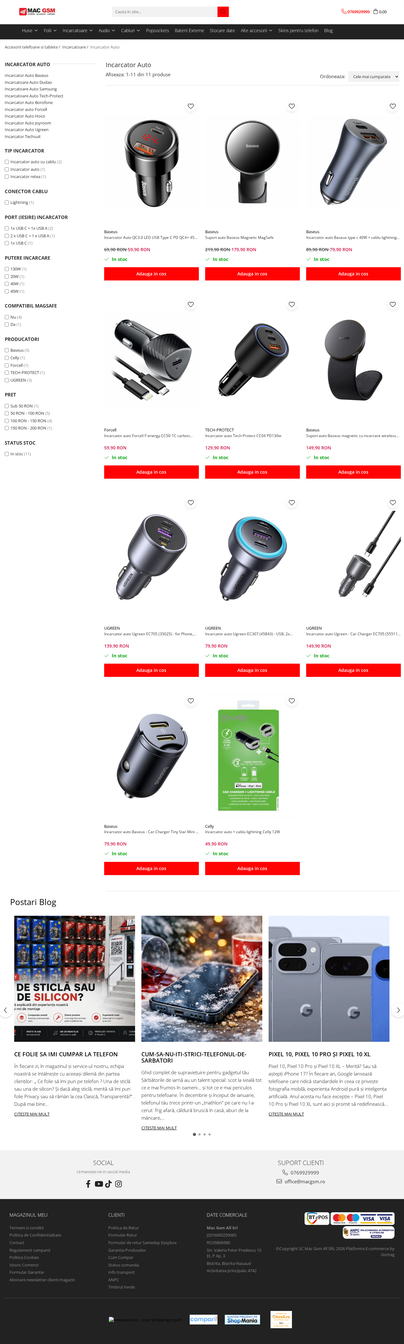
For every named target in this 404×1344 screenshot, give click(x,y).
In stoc (16, 454)
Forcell (16, 365)
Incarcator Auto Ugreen (27, 129)
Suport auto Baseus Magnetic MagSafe (239, 237)
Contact (16, 1242)
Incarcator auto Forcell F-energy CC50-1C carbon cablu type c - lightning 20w (147, 435)
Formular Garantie (26, 1272)
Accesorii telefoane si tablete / (33, 47)
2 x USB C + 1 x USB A (29, 236)
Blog (328, 30)
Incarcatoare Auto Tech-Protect (34, 96)
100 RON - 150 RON (28, 421)
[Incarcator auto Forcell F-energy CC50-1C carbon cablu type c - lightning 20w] (151, 360)
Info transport (121, 1272)
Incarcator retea (25, 176)
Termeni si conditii (26, 1228)
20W (14, 276)
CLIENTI (116, 1215)
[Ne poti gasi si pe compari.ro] (203, 1319)
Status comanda (123, 1265)
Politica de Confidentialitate (35, 1235)
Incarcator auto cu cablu (33, 161)
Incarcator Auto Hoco (25, 116)
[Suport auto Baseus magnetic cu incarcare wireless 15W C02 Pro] (353, 360)
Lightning (19, 202)
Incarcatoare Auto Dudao (28, 82)
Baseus (17, 350)
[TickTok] (108, 1184)
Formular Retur (122, 1235)
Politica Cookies (24, 1257)
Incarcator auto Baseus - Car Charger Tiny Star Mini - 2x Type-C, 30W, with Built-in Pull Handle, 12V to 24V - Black (150, 831)
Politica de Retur (123, 1228)
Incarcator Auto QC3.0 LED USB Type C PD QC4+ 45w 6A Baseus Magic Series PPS (150, 237)
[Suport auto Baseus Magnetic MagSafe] (252, 162)
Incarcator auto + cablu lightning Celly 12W (242, 831)
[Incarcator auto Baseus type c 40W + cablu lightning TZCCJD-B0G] (353, 162)
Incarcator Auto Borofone (29, 102)
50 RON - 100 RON (27, 413)
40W (14, 283)
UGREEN (18, 380)
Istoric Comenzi (24, 1265)
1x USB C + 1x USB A (28, 228)
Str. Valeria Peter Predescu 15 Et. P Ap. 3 (234, 1253)
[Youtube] (98, 1184)
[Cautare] (223, 12)
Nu (13, 317)
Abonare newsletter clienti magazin (42, 1280)
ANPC (113, 1280)
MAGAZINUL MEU (28, 1215)
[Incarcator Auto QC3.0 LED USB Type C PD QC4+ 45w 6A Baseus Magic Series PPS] (151, 162)
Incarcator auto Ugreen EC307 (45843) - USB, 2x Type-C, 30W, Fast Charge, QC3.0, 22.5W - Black (247, 634)
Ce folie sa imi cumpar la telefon (66, 1054)
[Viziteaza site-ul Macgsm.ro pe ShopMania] (242, 1319)
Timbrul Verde (121, 1287)
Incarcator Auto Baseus (26, 75)
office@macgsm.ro (304, 1181)
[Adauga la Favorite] (190, 106)
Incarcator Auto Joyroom (28, 123)
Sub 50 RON (21, 406)
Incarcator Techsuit (23, 136)
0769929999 (304, 1172)
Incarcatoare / (75, 47)
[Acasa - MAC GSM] (48, 12)
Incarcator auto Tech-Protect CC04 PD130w (243, 435)
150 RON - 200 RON (28, 428)
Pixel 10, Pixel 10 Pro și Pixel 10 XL (320, 1054)
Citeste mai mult (32, 1114)
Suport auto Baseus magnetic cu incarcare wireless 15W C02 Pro (351, 435)
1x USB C (18, 243)
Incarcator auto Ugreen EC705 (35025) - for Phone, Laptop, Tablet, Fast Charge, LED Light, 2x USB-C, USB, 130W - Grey (148, 634)
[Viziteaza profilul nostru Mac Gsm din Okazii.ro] (281, 1319)
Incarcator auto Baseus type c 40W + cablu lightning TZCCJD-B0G (351, 237)
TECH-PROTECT (24, 372)
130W (15, 269)
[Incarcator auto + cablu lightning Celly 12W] (252, 756)
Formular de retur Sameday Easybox (142, 1242)
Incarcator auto (24, 169)
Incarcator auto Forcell (26, 109)
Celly (14, 358)
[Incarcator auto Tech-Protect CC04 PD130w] (252, 360)
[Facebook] (88, 1184)
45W (14, 291)
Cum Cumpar (120, 1257)
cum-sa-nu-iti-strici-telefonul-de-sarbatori (194, 1057)
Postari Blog (33, 902)
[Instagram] (118, 1184)
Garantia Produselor (127, 1250)
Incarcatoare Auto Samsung (31, 89)
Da (12, 324)
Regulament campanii (29, 1250)
